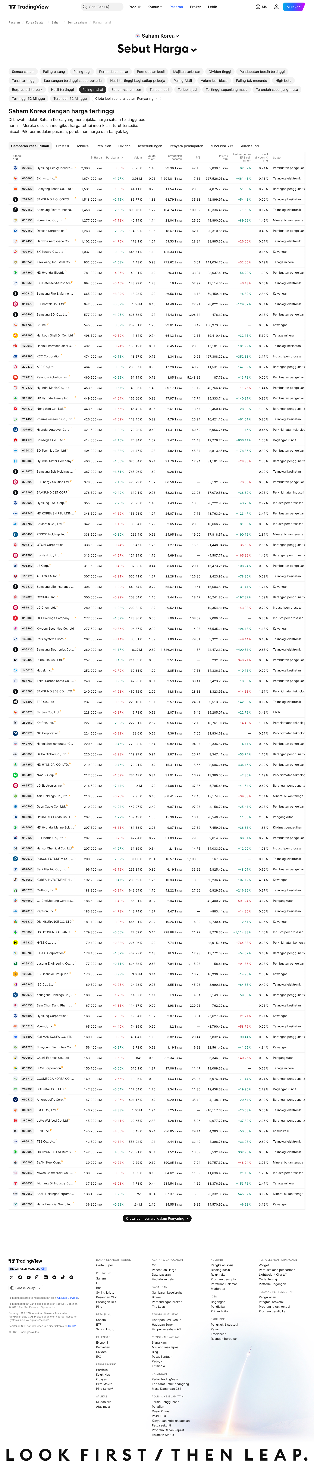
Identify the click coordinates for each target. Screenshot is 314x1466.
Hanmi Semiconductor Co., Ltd (55, 743)
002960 (27, 335)
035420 (27, 775)
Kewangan (280, 251)
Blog (155, 1352)
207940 (27, 199)
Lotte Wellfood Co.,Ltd (52, 1120)
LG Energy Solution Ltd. (53, 482)
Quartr (72, 1326)
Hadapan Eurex (162, 1324)
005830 (27, 921)
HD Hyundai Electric (51, 272)
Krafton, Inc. (45, 722)
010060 (27, 618)
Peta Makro (104, 1384)
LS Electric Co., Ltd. (50, 838)
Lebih (212, 7)
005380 (27, 461)
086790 (27, 1204)
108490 (27, 659)
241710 (27, 1078)
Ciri (154, 1265)
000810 (27, 293)
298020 (27, 502)
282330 (27, 1089)
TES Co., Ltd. (46, 1141)
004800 (27, 1015)
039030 (27, 450)
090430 (27, 1099)
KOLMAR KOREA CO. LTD (54, 1037)
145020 (27, 670)
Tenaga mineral (283, 262)
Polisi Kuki (159, 1416)
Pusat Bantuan (162, 1356)
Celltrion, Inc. (46, 890)
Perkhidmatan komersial (290, 942)
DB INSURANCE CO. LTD (54, 921)
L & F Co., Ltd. (47, 1110)
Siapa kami (159, 1342)
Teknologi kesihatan (287, 199)
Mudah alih (103, 1402)
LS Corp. (43, 565)
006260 (27, 565)
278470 (27, 366)
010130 (27, 220)
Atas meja (103, 1406)
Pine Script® (104, 1388)
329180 (27, 398)
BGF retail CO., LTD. (51, 1089)
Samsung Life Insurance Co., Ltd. (55, 586)
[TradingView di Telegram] (54, 1277)
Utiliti (276, 712)
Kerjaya (157, 1361)
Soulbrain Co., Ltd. (50, 524)
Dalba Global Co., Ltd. (52, 754)
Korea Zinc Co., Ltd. (50, 220)
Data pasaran (161, 1274)
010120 (27, 837)
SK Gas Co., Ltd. (48, 712)
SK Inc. (42, 325)
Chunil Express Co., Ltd (53, 1057)
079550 (27, 283)
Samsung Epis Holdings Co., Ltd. (55, 471)
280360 (27, 1120)
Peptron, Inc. (46, 911)
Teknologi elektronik (287, 178)
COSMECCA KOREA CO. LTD (55, 1078)
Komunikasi (281, 1131)
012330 (27, 387)
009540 (27, 513)
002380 (27, 356)
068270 (27, 890)
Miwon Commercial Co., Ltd (55, 1173)
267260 (27, 272)
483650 (27, 754)
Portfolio (102, 1370)
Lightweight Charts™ (273, 1274)
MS (264, 7)
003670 (27, 858)
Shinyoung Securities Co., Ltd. (55, 1047)
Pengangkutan (283, 817)
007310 (27, 544)
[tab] (23, 71)
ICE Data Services (67, 1297)
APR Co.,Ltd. (45, 367)
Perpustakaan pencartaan (277, 1270)
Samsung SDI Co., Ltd (52, 314)
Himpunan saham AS (166, 1329)
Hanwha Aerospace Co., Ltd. (55, 241)
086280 (27, 816)
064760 (27, 680)
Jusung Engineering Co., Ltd (55, 963)
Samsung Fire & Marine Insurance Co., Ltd (55, 293)
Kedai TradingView (165, 1379)
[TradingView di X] (12, 1277)
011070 (27, 304)
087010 (27, 911)
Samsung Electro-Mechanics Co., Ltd (55, 210)
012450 (27, 241)
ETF (98, 1283)
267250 (27, 764)
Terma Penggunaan (165, 1402)
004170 (27, 440)
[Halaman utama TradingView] (25, 1261)
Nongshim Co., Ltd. (50, 408)
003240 (27, 262)
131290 (27, 701)
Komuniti (155, 7)
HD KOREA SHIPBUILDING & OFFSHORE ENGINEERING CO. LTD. (55, 513)
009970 (27, 994)
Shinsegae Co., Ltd (50, 440)
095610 (27, 1141)
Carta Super (104, 1265)
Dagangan (218, 1302)
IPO (98, 1356)
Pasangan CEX (106, 1297)
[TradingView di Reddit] (71, 1277)
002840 (27, 1172)
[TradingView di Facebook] (20, 1277)
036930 (27, 963)
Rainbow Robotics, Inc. (53, 377)
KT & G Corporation (50, 953)
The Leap (158, 1306)
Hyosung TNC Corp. (51, 503)
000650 (27, 1057)
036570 (27, 733)
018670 (27, 712)
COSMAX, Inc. (46, 597)
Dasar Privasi (161, 1411)
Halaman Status (163, 1435)
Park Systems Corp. (51, 639)
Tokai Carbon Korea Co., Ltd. (55, 681)
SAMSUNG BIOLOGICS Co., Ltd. (55, 199)
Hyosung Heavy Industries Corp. (55, 168)
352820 (27, 942)
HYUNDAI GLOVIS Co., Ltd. (55, 817)
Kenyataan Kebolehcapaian (171, 1420)
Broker (195, 7)
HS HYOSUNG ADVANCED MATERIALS (55, 932)
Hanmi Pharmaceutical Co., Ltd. (55, 346)
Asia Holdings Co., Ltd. (52, 796)
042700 (27, 743)
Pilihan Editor (220, 1311)
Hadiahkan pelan (163, 1279)
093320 (27, 1131)
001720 (27, 1047)
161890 (27, 1036)
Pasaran (176, 7)
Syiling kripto (105, 1292)
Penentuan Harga (164, 1270)
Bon (98, 1288)
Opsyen (101, 1379)
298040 (27, 167)
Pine (99, 1306)
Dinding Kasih (220, 1270)
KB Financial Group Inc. (53, 974)
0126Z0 (27, 471)
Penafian (158, 1406)
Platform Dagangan (272, 1284)
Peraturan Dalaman (224, 1284)
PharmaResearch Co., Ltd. (55, 419)
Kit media (158, 1366)
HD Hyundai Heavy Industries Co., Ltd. (55, 398)
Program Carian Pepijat (168, 1430)
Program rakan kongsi (274, 1306)
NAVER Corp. (46, 775)
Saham (101, 1278)
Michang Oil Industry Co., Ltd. (55, 1183)
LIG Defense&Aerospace (54, 283)
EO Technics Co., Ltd (51, 450)
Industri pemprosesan (288, 356)
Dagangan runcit (284, 440)
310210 (27, 1026)
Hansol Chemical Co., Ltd (54, 848)
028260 (27, 492)
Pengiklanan (267, 1297)
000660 (27, 178)
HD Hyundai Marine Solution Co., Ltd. (55, 827)
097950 (27, 900)
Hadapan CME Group (166, 1320)
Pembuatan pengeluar (288, 168)
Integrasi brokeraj (271, 1302)
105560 (27, 973)
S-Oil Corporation (49, 1068)
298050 (27, 932)
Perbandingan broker (167, 1302)
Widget (264, 1265)
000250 (27, 1005)
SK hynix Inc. (46, 178)
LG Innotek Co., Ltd (50, 304)
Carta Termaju (269, 1279)
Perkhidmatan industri (288, 492)
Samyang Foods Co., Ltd (54, 189)
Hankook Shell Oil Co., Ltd (55, 335)
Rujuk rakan (219, 1274)
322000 (27, 1151)
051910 (27, 607)
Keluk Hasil (103, 1374)
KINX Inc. (43, 1131)
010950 (27, 1068)
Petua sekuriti (161, 1425)
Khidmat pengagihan (287, 827)
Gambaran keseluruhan (168, 1292)
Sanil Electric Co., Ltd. (52, 869)
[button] (144, 7)
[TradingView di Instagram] (37, 1277)
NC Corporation (48, 733)
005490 (27, 534)
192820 (27, 597)
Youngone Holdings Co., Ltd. (55, 995)
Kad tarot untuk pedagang (170, 1384)
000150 (27, 230)
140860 (27, 638)
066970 (27, 1110)
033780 (27, 953)
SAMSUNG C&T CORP (52, 492)
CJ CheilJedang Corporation (55, 900)
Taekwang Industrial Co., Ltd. (55, 262)
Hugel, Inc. (44, 670)
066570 (27, 785)
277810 (27, 377)
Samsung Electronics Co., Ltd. (55, 649)
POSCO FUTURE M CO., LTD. (55, 859)
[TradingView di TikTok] (63, 1277)
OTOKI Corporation (50, 544)
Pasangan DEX (106, 1302)
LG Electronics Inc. (50, 785)
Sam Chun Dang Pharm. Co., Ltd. (55, 1005)
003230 (27, 188)
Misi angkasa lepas (165, 1347)
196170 (27, 576)
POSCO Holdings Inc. (51, 534)
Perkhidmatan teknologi (289, 429)
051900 (27, 555)
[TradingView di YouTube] (29, 1277)
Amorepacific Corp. (50, 1099)
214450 (27, 419)
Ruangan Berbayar (224, 1338)
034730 (27, 324)
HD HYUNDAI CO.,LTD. (53, 764)
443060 (27, 827)
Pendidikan (218, 1306)
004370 (27, 408)
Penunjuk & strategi (224, 1324)
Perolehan (103, 1347)
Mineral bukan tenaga (288, 220)
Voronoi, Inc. (45, 1026)
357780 (27, 523)
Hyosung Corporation (51, 1016)
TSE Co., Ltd (45, 702)
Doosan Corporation (51, 230)
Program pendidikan (273, 1311)
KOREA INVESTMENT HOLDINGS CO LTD (55, 879)
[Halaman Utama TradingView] (29, 7)
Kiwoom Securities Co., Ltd (55, 628)
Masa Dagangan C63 (167, 1388)
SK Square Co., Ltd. (50, 251)
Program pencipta (223, 1279)
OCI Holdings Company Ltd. (55, 618)
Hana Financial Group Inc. (54, 1204)
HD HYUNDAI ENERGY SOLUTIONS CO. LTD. (55, 1152)
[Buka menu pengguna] (276, 7)
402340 (27, 251)
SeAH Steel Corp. (49, 1162)
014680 (27, 848)
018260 (27, 691)
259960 (27, 722)
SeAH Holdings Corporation (55, 1194)
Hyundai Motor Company (54, 461)
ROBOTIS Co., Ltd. (50, 660)
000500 (27, 806)
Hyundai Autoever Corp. (53, 429)
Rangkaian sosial (222, 1265)
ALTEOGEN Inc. (47, 576)
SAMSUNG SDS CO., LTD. (55, 691)
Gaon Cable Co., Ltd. (51, 806)
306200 (27, 1162)
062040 (27, 869)
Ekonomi (102, 1342)
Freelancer (218, 1334)
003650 (27, 1183)
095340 (27, 984)
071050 (27, 879)
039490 (27, 628)
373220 (27, 481)
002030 (27, 796)
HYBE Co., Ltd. (47, 942)
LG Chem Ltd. (46, 607)
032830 (27, 586)
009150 (27, 209)
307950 (27, 429)
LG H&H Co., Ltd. (48, 555)
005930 (27, 649)
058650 (27, 1193)
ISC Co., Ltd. (45, 984)
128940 (27, 345)
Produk (135, 7)
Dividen (101, 1352)
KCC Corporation (48, 356)
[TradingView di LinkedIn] (46, 1277)
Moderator (218, 1288)
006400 (27, 314)
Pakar (215, 1329)
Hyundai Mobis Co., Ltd (53, 387)
